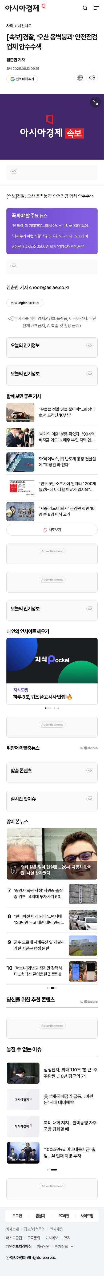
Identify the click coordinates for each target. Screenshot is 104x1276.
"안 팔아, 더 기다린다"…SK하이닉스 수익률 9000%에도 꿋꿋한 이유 (52, 226)
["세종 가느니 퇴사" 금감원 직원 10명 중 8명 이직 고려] (20, 520)
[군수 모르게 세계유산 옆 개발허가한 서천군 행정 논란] (83, 955)
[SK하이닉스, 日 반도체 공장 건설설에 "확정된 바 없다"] (20, 470)
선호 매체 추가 (25, 79)
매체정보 (61, 1246)
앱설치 (40, 1215)
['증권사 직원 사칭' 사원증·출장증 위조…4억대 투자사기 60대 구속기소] (83, 903)
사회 (9, 26)
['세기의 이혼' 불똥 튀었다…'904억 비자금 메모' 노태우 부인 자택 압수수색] (20, 446)
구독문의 (33, 1237)
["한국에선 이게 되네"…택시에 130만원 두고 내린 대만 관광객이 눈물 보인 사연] (83, 929)
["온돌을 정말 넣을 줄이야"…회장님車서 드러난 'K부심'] (20, 421)
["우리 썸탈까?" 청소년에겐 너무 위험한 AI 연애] (23, 1162)
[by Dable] (89, 1002)
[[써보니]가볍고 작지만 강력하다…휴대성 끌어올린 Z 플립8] (83, 980)
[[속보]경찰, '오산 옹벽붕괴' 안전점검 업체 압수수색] (52, 127)
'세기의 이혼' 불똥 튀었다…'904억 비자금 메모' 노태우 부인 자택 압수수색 (67, 437)
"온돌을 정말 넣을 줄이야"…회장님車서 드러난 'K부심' (67, 412)
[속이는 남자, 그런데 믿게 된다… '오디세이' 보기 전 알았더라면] (23, 1082)
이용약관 (43, 1246)
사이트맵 (87, 1215)
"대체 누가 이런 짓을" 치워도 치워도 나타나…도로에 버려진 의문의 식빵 (52, 236)
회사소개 (12, 1229)
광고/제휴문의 (34, 1229)
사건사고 (25, 26)
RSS (66, 1237)
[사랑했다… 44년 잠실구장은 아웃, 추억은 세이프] (23, 1136)
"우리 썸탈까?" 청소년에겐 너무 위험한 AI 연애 (69, 1152)
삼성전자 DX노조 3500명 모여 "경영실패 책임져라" (48, 246)
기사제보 (51, 1237)
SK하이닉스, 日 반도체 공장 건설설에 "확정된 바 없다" (67, 461)
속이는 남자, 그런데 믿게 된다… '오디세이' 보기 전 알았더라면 (70, 1073)
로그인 (17, 1215)
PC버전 (63, 1215)
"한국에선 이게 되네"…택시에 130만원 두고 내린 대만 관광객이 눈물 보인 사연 (39, 922)
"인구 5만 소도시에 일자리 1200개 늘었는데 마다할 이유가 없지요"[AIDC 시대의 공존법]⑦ (67, 487)
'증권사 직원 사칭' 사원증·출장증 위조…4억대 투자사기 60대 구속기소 (39, 896)
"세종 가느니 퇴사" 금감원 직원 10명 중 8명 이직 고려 (67, 511)
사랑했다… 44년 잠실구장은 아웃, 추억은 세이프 (69, 1126)
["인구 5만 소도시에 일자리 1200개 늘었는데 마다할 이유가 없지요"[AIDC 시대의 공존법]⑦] (20, 495)
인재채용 (56, 1229)
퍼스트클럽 (14, 1237)
